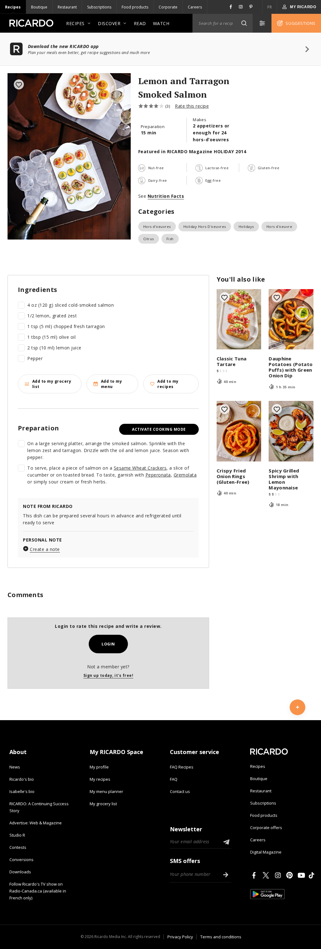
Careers (195, 7)
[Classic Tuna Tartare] (239, 319)
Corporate (168, 7)
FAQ (173, 779)
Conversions (21, 859)
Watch (161, 23)
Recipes (13, 7)
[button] (244, 23)
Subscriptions (99, 7)
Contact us (180, 791)
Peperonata (158, 475)
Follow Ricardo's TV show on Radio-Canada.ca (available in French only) (37, 891)
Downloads (20, 872)
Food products (135, 7)
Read (140, 23)
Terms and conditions (220, 937)
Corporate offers (266, 827)
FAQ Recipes (181, 767)
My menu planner (106, 791)
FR (269, 7)
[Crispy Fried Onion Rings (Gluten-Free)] (239, 431)
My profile (99, 767)
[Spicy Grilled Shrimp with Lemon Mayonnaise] (291, 431)
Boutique (39, 7)
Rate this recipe (192, 106)
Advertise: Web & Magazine (35, 823)
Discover (109, 23)
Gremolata (185, 475)
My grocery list (103, 803)
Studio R (17, 835)
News (14, 767)
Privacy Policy (180, 937)
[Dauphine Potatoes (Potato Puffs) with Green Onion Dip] (291, 319)
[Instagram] (279, 875)
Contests (17, 847)
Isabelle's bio (21, 791)
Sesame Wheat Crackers (140, 468)
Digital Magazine (266, 852)
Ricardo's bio (21, 779)
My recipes (100, 779)
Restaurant (67, 7)
